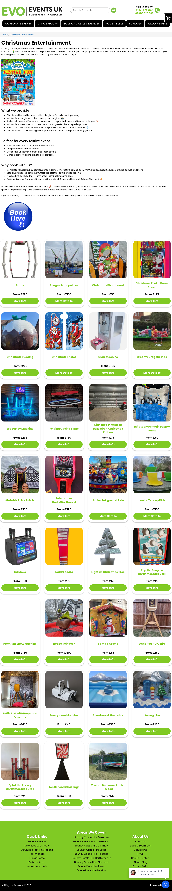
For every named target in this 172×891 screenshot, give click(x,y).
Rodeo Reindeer (64, 644)
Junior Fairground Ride (108, 500)
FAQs (140, 853)
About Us (140, 841)
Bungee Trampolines (64, 285)
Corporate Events (18, 23)
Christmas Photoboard (108, 285)
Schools (135, 23)
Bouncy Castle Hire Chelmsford (91, 841)
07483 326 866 (144, 13)
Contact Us (140, 849)
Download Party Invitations (37, 849)
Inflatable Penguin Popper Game (152, 428)
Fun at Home (37, 858)
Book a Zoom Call (140, 845)
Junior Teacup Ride (152, 500)
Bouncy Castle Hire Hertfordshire (91, 858)
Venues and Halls (37, 866)
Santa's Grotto (108, 644)
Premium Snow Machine (20, 644)
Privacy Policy (140, 866)
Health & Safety (140, 858)
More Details (64, 301)
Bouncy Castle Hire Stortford (91, 862)
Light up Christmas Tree (108, 572)
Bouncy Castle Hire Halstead (91, 853)
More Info (20, 301)
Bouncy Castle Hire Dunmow (91, 845)
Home (5, 34)
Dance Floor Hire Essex (91, 866)
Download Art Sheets (37, 845)
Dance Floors (47, 23)
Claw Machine (108, 357)
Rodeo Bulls (114, 23)
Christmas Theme (64, 357)
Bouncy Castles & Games (82, 23)
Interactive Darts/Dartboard (64, 500)
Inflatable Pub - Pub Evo (20, 500)
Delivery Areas (36, 862)
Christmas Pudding (20, 357)
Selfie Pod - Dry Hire (152, 644)
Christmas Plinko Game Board (152, 285)
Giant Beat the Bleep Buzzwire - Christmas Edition (108, 428)
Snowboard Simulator (108, 715)
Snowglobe (152, 715)
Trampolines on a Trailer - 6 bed (108, 787)
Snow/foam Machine (64, 715)
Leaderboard (64, 572)
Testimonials (37, 853)
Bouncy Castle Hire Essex (91, 849)
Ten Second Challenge (64, 787)
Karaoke (20, 572)
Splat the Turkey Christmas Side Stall (20, 787)
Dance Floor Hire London (91, 870)
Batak (20, 285)
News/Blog (140, 862)
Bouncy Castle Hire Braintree (91, 837)
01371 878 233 (144, 9)
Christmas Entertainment (22, 34)
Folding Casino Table (64, 429)
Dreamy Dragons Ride (152, 357)
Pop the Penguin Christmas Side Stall (152, 572)
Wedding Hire (157, 23)
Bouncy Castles (37, 841)
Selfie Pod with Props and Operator (20, 715)
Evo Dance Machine (20, 429)
